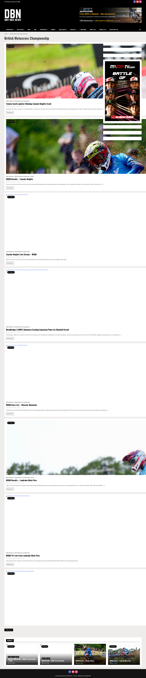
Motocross (20, 29)
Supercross (43, 29)
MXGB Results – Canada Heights (19, 179)
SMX (35, 29)
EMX (9, 656)
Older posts (9, 630)
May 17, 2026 (21, 483)
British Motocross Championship (22, 101)
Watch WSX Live (114, 29)
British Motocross (10, 101)
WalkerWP (87, 675)
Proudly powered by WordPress (64, 675)
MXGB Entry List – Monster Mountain (21, 405)
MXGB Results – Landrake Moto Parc (21, 480)
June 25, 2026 (21, 332)
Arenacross (9, 29)
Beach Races (62, 29)
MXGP (43, 658)
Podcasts (73, 29)
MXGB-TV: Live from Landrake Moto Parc (23, 555)
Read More (10, 112)
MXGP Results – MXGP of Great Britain (53, 661)
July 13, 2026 (21, 106)
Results (32, 176)
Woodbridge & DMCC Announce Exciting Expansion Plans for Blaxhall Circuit (37, 329)
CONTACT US (102, 29)
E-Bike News (83, 29)
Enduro (53, 29)
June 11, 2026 (21, 407)
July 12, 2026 (21, 181)
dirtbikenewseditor (11, 106)
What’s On (92, 29)
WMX (29, 29)
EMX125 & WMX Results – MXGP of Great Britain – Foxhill (21, 660)
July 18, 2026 (12, 663)
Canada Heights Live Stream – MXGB (21, 254)
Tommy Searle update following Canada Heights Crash (28, 104)
